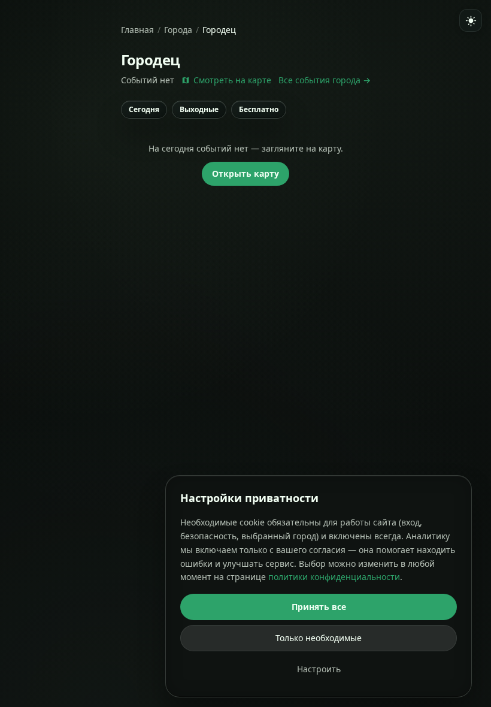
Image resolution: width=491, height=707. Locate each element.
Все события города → (324, 80)
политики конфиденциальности (334, 576)
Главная (137, 29)
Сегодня (144, 109)
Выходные (199, 109)
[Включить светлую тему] (470, 20)
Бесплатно (258, 109)
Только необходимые (318, 637)
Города (178, 29)
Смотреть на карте (232, 80)
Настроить (319, 669)
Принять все (319, 606)
